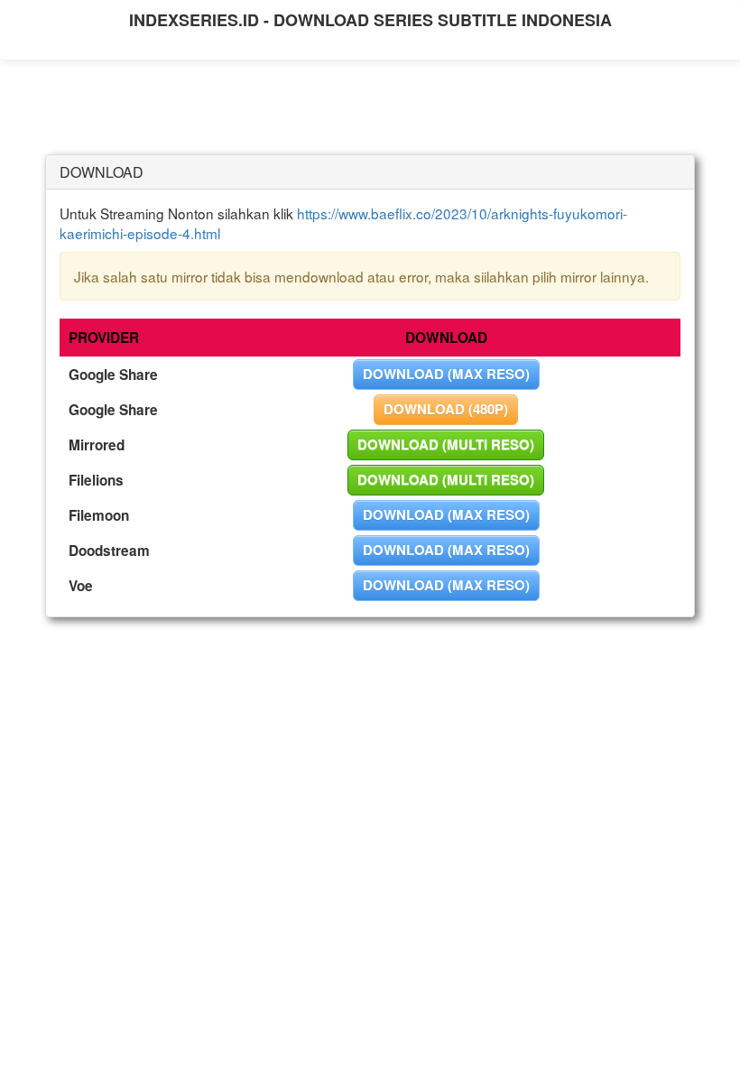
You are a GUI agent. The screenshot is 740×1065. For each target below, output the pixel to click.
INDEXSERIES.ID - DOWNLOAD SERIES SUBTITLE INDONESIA (370, 20)
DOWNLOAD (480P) (446, 409)
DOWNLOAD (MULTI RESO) (445, 444)
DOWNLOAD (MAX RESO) (446, 374)
